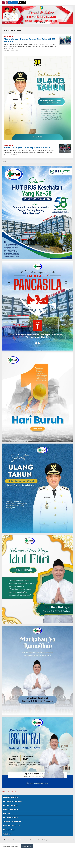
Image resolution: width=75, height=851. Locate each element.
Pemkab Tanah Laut (10, 805)
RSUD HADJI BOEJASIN (10, 817)
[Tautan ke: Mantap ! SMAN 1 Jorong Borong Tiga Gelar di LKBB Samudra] (65, 40)
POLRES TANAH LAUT (10, 809)
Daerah (6, 50)
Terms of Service (35, 840)
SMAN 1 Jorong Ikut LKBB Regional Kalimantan (27, 147)
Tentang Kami (46, 840)
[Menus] (71, 2)
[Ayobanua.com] (14, 2)
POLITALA (6, 813)
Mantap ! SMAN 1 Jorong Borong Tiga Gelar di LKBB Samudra (29, 40)
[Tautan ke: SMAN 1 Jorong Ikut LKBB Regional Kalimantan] (65, 148)
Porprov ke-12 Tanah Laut (12, 801)
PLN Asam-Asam (9, 830)
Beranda (15, 840)
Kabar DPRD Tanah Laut (11, 826)
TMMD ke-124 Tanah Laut (12, 822)
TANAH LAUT (8, 37)
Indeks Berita (24, 840)
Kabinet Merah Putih (10, 797)
